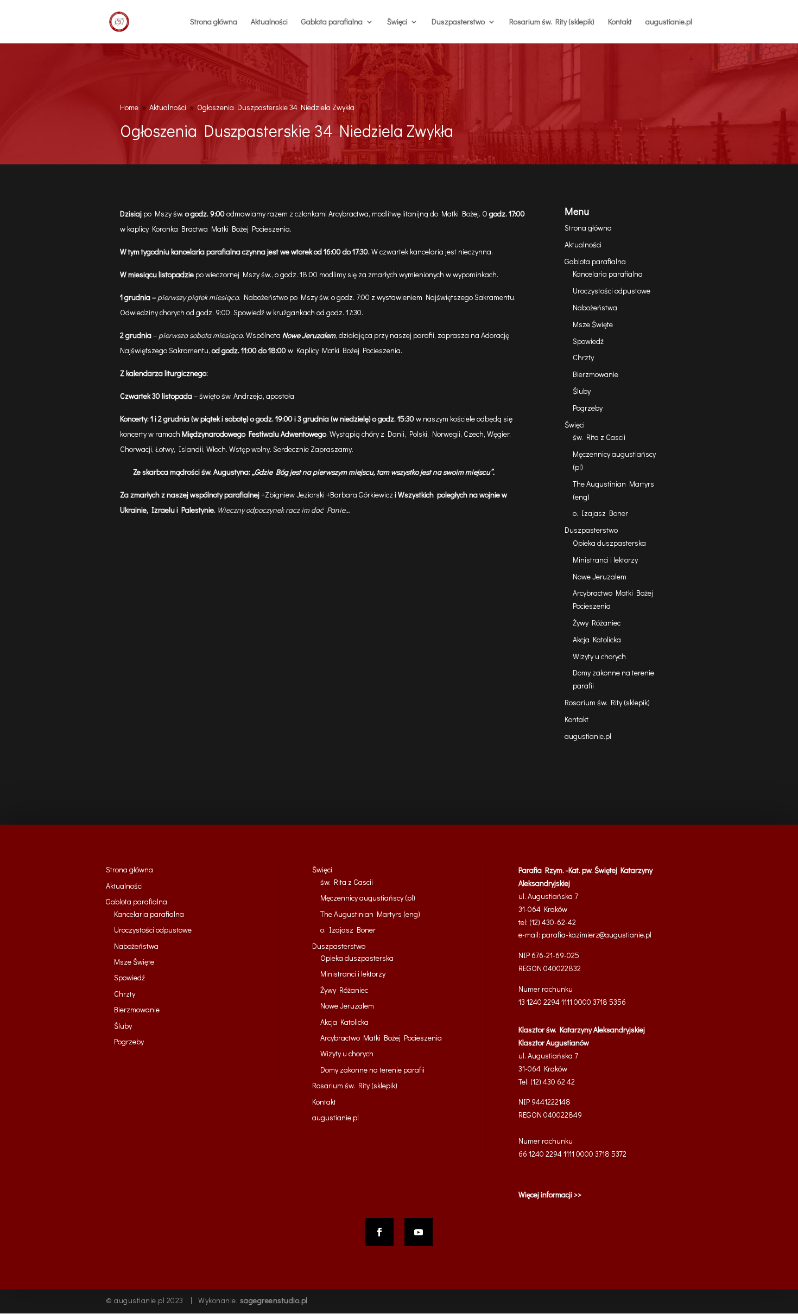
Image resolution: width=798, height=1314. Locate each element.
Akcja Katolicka (597, 639)
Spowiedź (588, 341)
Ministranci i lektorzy (605, 559)
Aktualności (269, 22)
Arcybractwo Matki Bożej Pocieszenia (381, 1037)
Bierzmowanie (595, 374)
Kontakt (620, 22)
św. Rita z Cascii (599, 437)
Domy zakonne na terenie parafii (372, 1069)
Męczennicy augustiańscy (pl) (367, 897)
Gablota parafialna (332, 22)
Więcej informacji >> (549, 1194)
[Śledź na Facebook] (379, 1232)
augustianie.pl (668, 22)
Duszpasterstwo (458, 22)
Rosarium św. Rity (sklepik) (551, 22)
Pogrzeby (588, 408)
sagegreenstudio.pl (274, 1300)
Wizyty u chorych (599, 656)
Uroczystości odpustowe (611, 290)
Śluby (582, 391)
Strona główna (213, 22)
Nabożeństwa (595, 307)
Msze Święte (593, 324)
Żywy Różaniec (596, 622)
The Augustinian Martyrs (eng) (370, 914)
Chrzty (583, 357)
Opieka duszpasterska (609, 543)
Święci (397, 22)
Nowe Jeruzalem (599, 576)
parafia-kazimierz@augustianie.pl (596, 934)
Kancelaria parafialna (608, 274)
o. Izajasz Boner (600, 513)
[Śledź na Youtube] (418, 1232)
